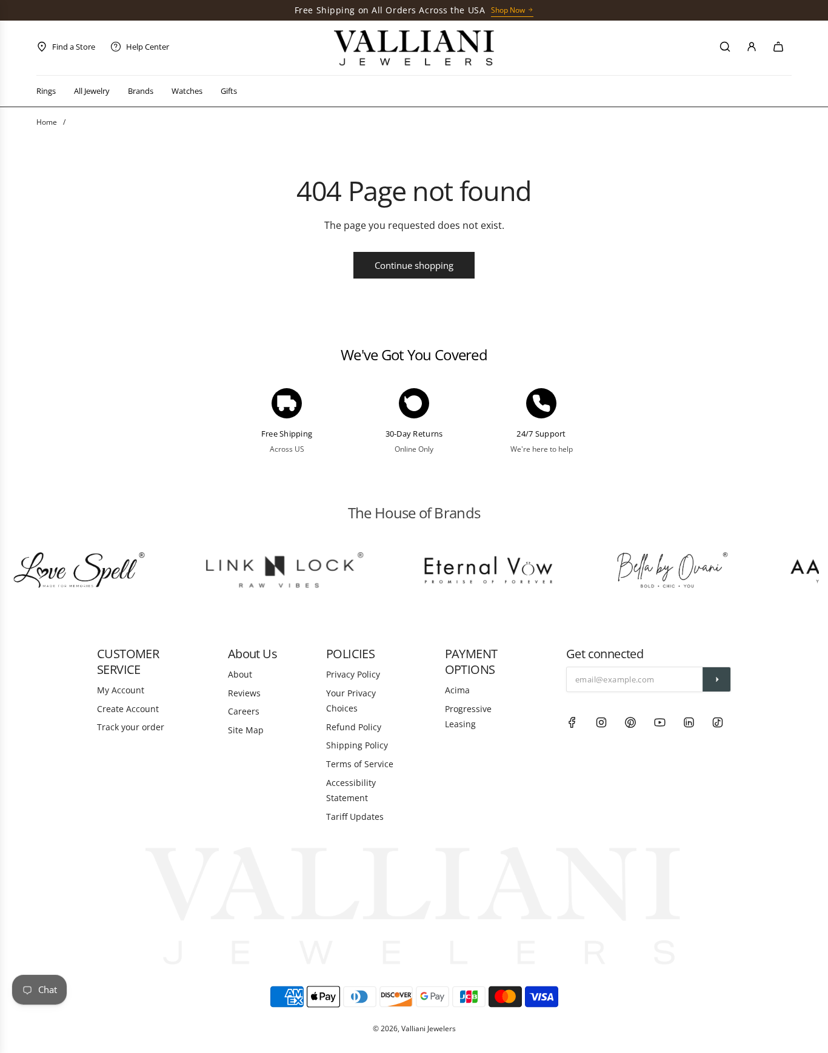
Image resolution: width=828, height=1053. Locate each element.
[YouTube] (659, 722)
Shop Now (508, 10)
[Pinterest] (630, 722)
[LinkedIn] (688, 722)
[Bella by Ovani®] (661, 570)
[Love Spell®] (69, 570)
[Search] (725, 46)
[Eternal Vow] (479, 570)
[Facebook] (572, 722)
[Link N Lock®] (273, 570)
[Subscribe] (716, 679)
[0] (778, 46)
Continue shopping (414, 265)
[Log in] (751, 46)
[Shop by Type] (414, 48)
